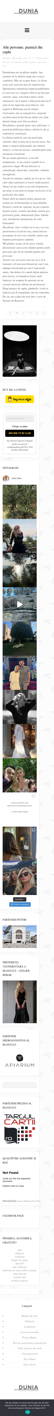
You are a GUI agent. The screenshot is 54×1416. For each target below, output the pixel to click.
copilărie (32, 62)
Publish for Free (32, 1201)
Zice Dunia (30, 1359)
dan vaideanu (20, 1267)
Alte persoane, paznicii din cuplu (22, 49)
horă (44, 62)
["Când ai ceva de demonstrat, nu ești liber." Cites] (20, 707)
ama (19, 1249)
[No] (50, 1407)
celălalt (25, 62)
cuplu (39, 62)
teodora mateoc (20, 1280)
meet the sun (19, 1273)
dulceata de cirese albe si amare (20, 1270)
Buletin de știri (30, 1316)
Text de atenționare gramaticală (29, 1343)
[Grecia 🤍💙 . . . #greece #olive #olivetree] (20, 502)
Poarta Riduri (29, 1337)
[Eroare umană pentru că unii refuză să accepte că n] (20, 604)
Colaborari (29, 1326)
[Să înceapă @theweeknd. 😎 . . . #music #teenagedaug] (20, 878)
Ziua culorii (29, 1364)
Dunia (8, 58)
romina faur (19, 1277)
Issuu (20, 1201)
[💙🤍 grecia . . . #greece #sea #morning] (20, 570)
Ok (27, 1412)
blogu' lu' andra (20, 1260)
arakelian (20, 1256)
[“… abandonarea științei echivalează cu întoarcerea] (20, 638)
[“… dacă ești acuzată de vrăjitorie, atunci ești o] (20, 536)
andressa (19, 1253)
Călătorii (29, 1321)
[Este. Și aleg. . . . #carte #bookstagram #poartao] (20, 809)
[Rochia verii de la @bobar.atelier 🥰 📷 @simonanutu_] (20, 741)
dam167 (19, 1263)
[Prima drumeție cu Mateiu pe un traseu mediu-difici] (20, 775)
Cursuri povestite (30, 1332)
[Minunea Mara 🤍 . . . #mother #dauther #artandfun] (20, 844)
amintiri (18, 62)
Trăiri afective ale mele (29, 1348)
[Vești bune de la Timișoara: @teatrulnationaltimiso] (20, 673)
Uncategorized (29, 1353)
